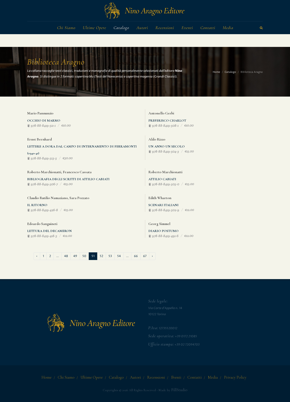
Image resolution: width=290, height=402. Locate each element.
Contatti (194, 377)
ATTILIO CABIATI (162, 179)
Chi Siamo (66, 377)
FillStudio (179, 389)
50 (84, 256)
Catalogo (230, 72)
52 (101, 256)
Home (216, 72)
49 (75, 256)
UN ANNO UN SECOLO (166, 146)
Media (213, 377)
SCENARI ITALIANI (163, 205)
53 (110, 256)
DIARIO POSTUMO (163, 231)
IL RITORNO (37, 205)
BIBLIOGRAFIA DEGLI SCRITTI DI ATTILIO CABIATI (68, 179)
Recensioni (156, 377)
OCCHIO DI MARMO (43, 120)
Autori (135, 377)
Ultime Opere (92, 377)
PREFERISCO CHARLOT (167, 120)
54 (119, 256)
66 (136, 256)
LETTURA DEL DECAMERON (49, 231)
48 (66, 256)
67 (144, 256)
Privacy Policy (235, 377)
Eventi (176, 377)
